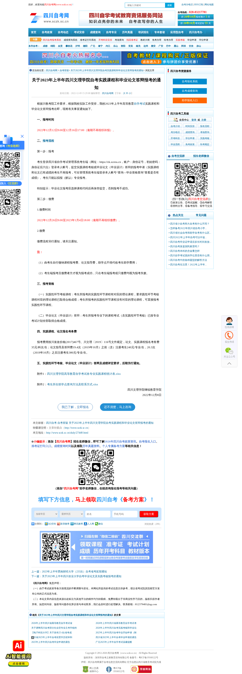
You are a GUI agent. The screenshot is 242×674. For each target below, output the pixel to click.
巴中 (168, 46)
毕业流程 (175, 144)
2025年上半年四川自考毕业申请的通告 (50, 642)
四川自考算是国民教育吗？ (185, 246)
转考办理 (168, 40)
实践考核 (204, 138)
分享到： (39, 523)
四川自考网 (51, 70)
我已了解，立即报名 (75, 407)
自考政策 (47, 32)
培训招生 (143, 32)
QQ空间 (52, 523)
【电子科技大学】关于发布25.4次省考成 (51, 632)
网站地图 (209, 4)
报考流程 (48, 140)
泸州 (77, 46)
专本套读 (159, 32)
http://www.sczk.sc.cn (76, 427)
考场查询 (119, 40)
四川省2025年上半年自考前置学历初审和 (51, 637)
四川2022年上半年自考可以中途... (188, 237)
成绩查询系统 (70, 40)
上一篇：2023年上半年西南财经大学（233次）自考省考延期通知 (69, 571)
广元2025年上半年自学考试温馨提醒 (114, 642)
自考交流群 (178, 156)
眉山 (176, 46)
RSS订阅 (199, 4)
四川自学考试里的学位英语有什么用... (190, 255)
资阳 (123, 46)
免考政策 (190, 144)
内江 (108, 46)
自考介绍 (175, 126)
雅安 (153, 46)
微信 (100, 523)
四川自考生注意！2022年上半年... (188, 264)
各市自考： (34, 46)
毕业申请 (191, 40)
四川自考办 (195, 32)
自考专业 (111, 32)
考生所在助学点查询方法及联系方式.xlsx (72, 384)
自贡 (60, 46)
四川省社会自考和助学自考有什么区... (190, 232)
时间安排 (190, 126)
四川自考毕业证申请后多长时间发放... (190, 241)
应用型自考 (177, 32)
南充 (138, 46)
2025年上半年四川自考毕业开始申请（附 (116, 632)
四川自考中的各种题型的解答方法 (188, 260)
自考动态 (63, 32)
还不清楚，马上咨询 (117, 407)
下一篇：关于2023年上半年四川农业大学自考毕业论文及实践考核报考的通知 (76, 576)
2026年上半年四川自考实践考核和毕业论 (116, 628)
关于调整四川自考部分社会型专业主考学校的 (54, 628)
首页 (33, 32)
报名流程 (204, 126)
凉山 (198, 46)
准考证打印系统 (88, 40)
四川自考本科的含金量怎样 (185, 251)
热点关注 (178, 215)
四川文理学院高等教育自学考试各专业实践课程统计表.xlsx (84, 373)
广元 (93, 46)
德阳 (85, 46)
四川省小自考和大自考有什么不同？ (189, 223)
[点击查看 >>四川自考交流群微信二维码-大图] (191, 196)
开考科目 (175, 138)
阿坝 (183, 46)
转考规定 (204, 144)
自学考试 (139, 103)
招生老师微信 (201, 156)
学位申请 (203, 40)
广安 (161, 46)
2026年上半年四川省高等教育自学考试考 (116, 623)
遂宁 (100, 46)
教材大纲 (145, 40)
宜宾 (130, 46)
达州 (145, 46)
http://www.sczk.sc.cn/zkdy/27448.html (67, 432)
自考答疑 (64, 70)
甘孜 (191, 46)
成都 (45, 46)
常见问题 (201, 215)
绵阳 (52, 46)
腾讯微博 (78, 523)
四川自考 (51, 422)
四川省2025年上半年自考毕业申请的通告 (116, 637)
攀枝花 (69, 46)
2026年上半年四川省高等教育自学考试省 (51, 623)
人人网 (90, 523)
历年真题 (127, 32)
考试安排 (79, 32)
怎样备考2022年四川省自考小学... (188, 228)
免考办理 (156, 40)
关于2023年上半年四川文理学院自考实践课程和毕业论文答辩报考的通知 (107, 70)
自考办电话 (187, 4)
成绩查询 (95, 32)
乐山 (115, 46)
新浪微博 (64, 523)
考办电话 (175, 132)
